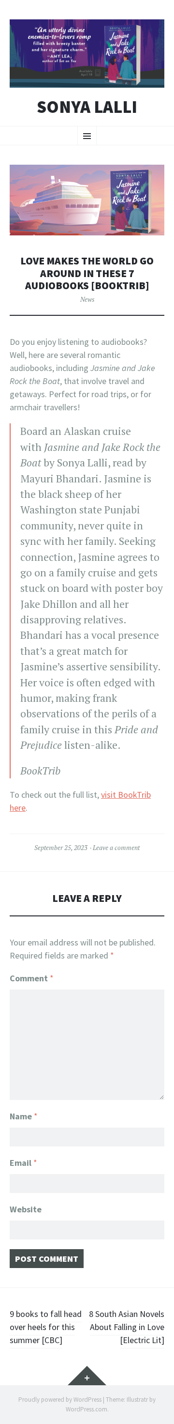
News (87, 299)
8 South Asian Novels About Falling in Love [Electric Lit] (126, 1327)
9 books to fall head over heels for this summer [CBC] (46, 1327)
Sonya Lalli (87, 107)
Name (24, 1116)
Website (26, 1209)
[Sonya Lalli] (87, 53)
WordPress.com (86, 1409)
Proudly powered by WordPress (60, 1399)
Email (23, 1162)
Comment (32, 978)
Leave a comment (116, 847)
